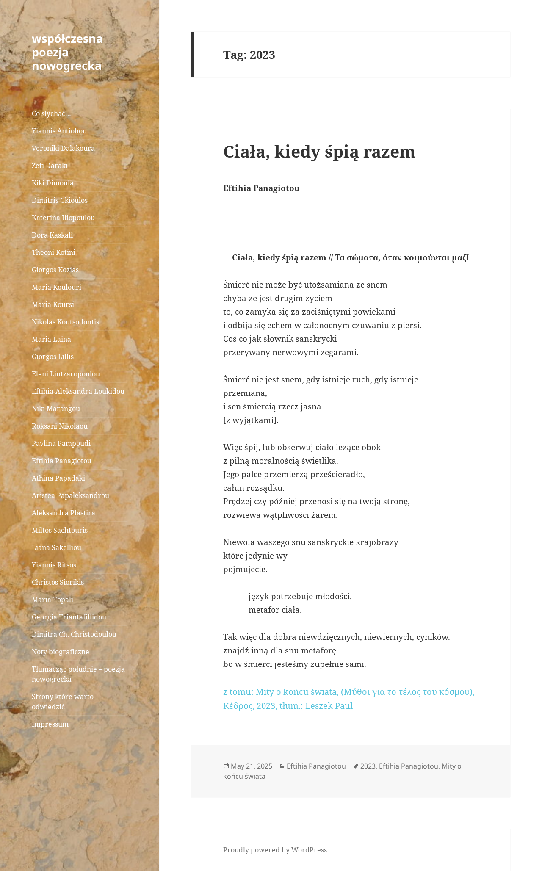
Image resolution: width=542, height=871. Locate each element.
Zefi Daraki (50, 165)
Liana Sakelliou (56, 547)
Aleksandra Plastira (63, 512)
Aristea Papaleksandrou (70, 495)
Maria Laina (51, 339)
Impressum (50, 724)
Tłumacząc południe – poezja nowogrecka (78, 674)
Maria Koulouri (56, 287)
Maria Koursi (53, 304)
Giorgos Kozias (55, 269)
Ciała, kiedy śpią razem (319, 151)
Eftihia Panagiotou (61, 460)
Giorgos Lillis (53, 356)
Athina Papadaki (58, 478)
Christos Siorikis (58, 582)
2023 (368, 766)
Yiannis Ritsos (54, 565)
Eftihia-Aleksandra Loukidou (79, 391)
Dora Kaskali (52, 235)
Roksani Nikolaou (60, 426)
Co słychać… (51, 113)
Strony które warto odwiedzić (63, 701)
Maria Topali (52, 599)
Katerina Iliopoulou (63, 217)
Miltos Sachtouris (60, 530)
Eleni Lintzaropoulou (66, 374)
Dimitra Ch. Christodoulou (74, 634)
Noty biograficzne (60, 651)
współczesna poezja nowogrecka (67, 51)
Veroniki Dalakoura (63, 148)
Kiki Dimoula (53, 183)
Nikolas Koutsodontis (65, 321)
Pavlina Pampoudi (61, 443)
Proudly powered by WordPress (275, 849)
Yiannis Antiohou (59, 130)
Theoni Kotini (53, 252)
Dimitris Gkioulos (60, 200)
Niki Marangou (56, 408)
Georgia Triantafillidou (69, 617)
